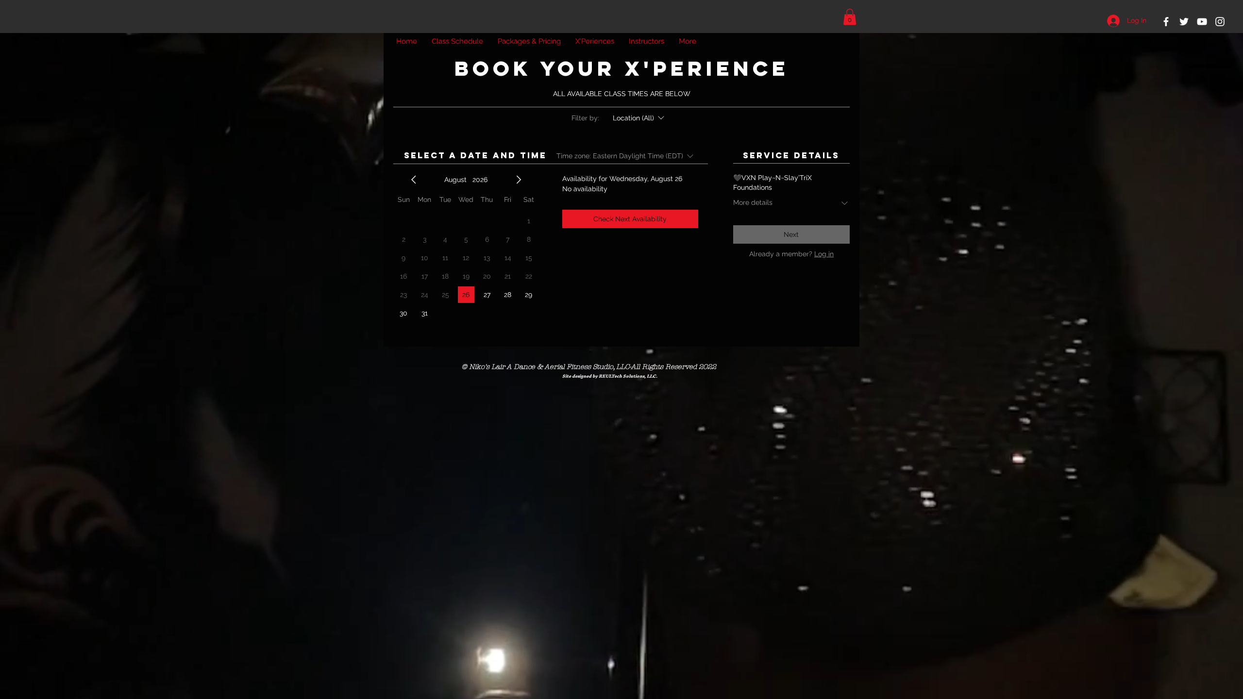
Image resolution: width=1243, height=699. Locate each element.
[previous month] (414, 179)
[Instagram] (1220, 22)
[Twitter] (1184, 22)
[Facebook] (1166, 22)
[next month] (518, 179)
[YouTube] (1202, 22)
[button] (850, 17)
